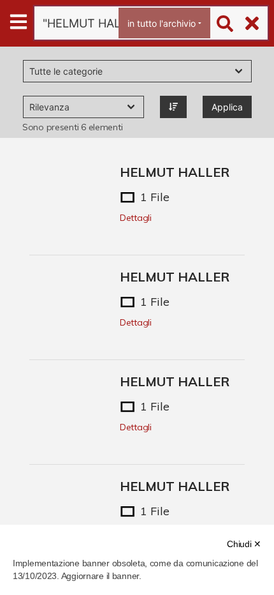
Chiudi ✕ (244, 544)
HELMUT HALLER (174, 172)
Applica (227, 107)
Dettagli (136, 217)
